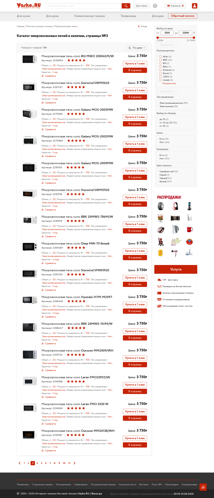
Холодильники (63, 484)
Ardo (167, 56)
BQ (166, 63)
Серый (164, 175)
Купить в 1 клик (135, 64)
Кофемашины (80, 484)
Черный (166, 178)
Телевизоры (128, 16)
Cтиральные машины (42, 484)
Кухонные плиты (127, 484)
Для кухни (23, 16)
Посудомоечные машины (103, 484)
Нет (165, 142)
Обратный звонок (182, 16)
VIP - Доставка (170, 280)
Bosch (167, 73)
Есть (164, 139)
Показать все (169, 83)
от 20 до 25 (168, 122)
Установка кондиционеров (176, 299)
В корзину (135, 70)
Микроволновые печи (65, 26)
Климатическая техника (89, 16)
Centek (168, 80)
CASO (168, 76)
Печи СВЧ (157, 484)
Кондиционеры (189, 484)
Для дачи (158, 16)
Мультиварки (172, 484)
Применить (167, 45)
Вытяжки (143, 484)
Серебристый (169, 171)
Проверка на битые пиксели (176, 286)
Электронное (169, 106)
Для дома (52, 16)
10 (64, 463)
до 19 (164, 119)
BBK (167, 60)
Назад (144, 26)
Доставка (141, 6)
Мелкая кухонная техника (39, 26)
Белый (166, 181)
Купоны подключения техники (177, 293)
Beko (167, 66)
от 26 (164, 126)
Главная (20, 26)
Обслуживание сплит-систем (177, 306)
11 (69, 463)
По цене (137, 48)
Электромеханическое (174, 103)
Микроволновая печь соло (77, 56)
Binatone (169, 70)
